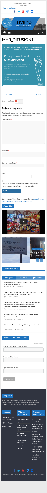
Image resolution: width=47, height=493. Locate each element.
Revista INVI (6, 422)
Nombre (5, 151)
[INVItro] (4, 32)
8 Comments (19, 315)
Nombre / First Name (10, 352)
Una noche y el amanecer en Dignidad (22, 423)
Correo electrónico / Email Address (16, 342)
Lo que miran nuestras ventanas (25, 252)
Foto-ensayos (14, 249)
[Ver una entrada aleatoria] (42, 32)
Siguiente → (40, 94)
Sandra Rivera (28, 255)
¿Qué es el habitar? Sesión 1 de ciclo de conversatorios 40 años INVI (23, 433)
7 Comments (20, 325)
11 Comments (22, 304)
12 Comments (19, 292)
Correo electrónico (9, 163)
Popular (10, 273)
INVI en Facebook (8, 418)
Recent (24, 273)
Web (3, 173)
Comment (38, 273)
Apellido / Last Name (10, 363)
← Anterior (7, 94)
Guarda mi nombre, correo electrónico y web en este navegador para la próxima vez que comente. (20, 185)
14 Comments (19, 282)
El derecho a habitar (9, 8)
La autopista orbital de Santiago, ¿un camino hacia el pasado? (37, 422)
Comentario (7, 120)
